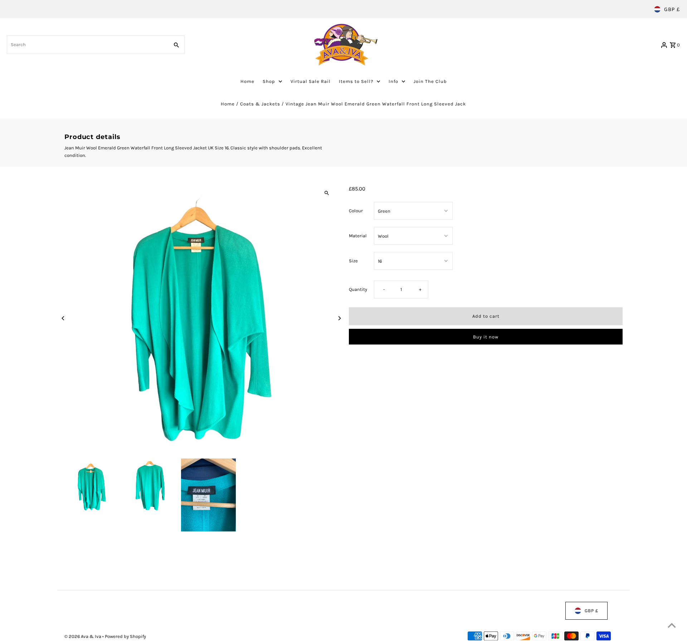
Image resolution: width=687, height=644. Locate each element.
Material (358, 235)
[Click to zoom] (326, 193)
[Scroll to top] (672, 625)
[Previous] (63, 318)
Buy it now (485, 337)
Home (228, 103)
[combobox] (87, 45)
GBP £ (672, 9)
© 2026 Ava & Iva (83, 636)
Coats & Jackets (260, 103)
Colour (356, 210)
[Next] (339, 318)
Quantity (358, 289)
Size (353, 260)
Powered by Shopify (125, 636)
